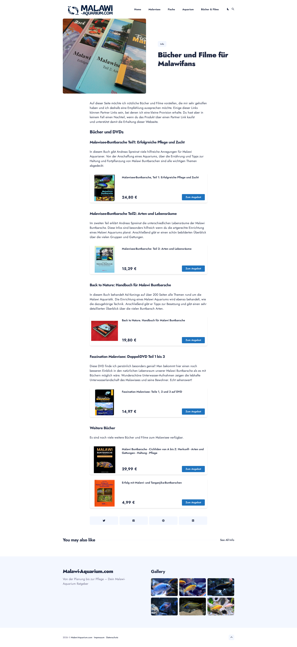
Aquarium (188, 9)
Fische (171, 9)
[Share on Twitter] (104, 520)
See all (227, 540)
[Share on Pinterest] (163, 520)
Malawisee (154, 9)
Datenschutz (112, 637)
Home (137, 9)
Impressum (99, 637)
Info (162, 44)
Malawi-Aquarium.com (81, 637)
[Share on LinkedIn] (193, 520)
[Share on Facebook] (133, 520)
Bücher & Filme (210, 9)
